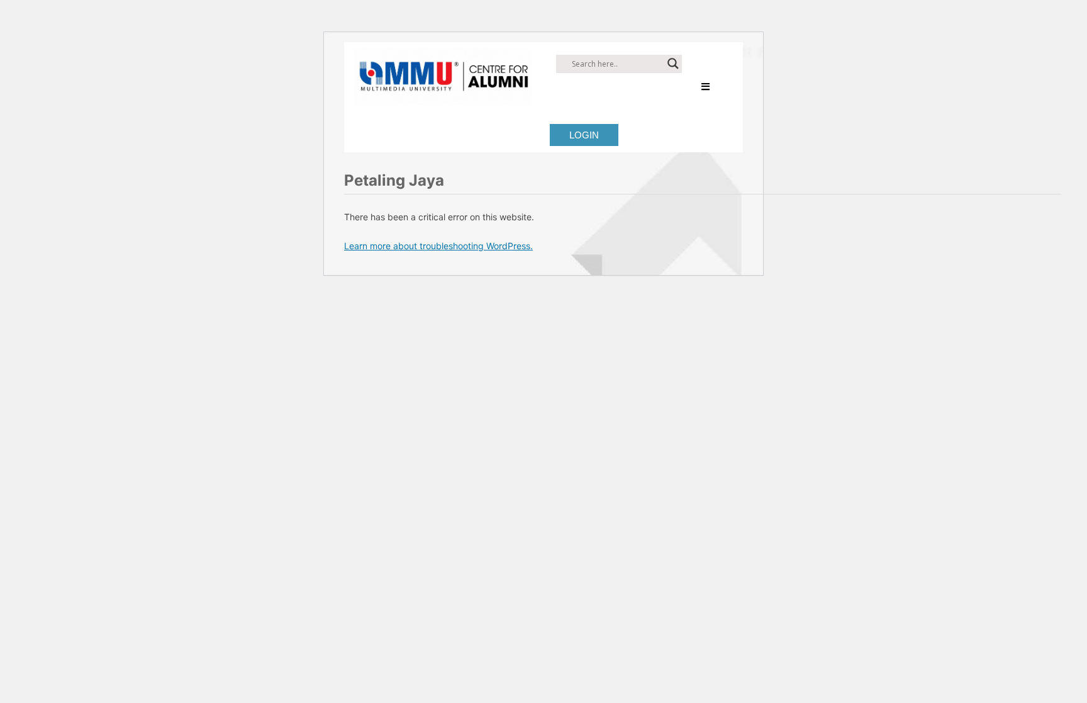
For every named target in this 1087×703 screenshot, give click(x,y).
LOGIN (584, 135)
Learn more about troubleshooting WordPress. (438, 245)
